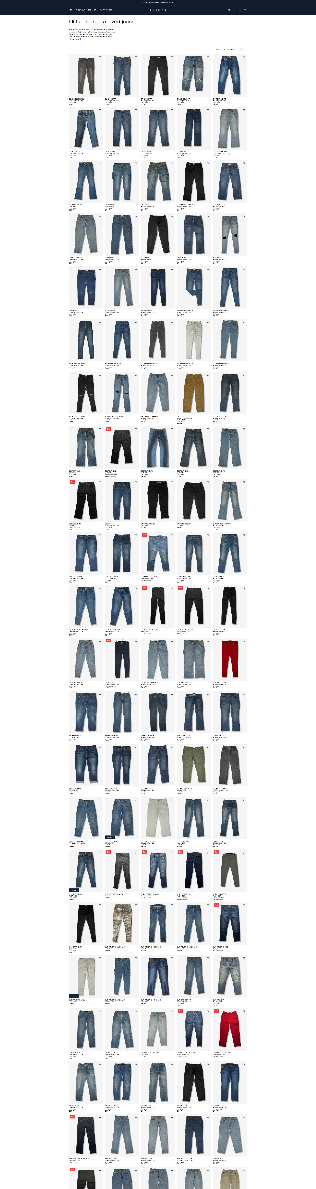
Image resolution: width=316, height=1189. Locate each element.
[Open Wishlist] (239, 10)
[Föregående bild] (70, 2)
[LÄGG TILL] (99, 93)
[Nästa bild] (244, 2)
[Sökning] (229, 10)
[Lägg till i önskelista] (100, 57)
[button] (232, 49)
